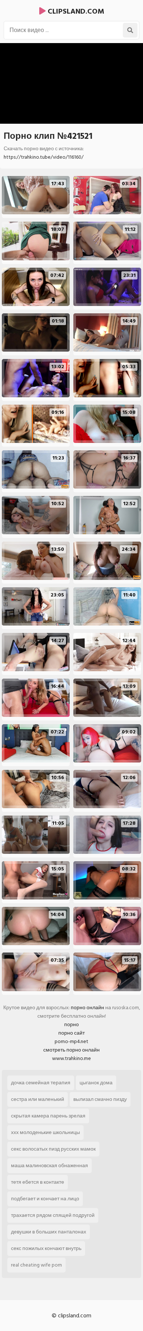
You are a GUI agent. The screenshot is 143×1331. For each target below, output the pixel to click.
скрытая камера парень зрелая (48, 1116)
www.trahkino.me (71, 1058)
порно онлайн (87, 1007)
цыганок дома (96, 1082)
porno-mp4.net (71, 1041)
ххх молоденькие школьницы (45, 1132)
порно (71, 1024)
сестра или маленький (37, 1099)
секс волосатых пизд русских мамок (53, 1149)
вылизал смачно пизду (100, 1099)
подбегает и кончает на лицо (45, 1198)
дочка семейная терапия (40, 1082)
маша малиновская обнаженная (49, 1165)
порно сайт (71, 1033)
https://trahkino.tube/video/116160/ (44, 157)
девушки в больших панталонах (48, 1232)
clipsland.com (75, 11)
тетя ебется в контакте (37, 1182)
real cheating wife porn (36, 1265)
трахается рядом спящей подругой (53, 1215)
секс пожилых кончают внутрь (46, 1248)
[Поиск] (130, 30)
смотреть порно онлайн (71, 1050)
